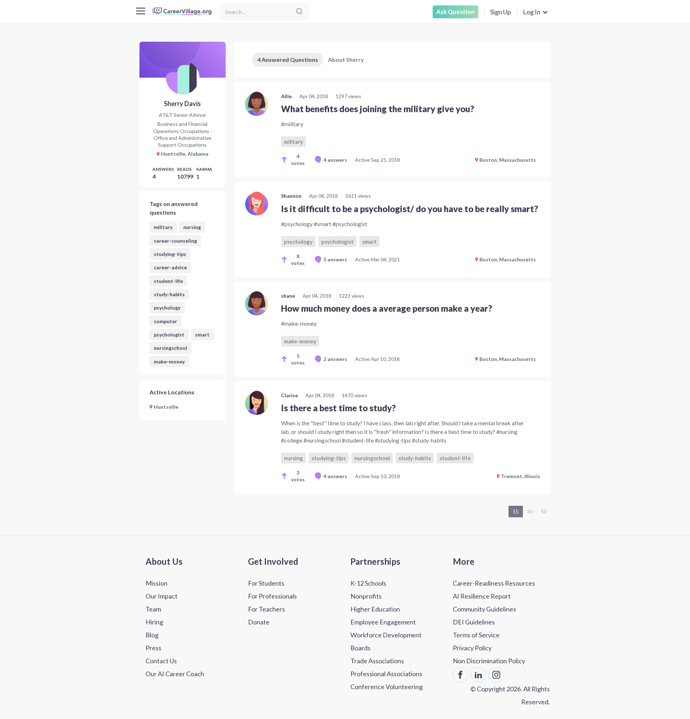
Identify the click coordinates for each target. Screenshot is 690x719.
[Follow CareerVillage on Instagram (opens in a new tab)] (496, 674)
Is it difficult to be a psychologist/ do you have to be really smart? (409, 208)
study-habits (169, 294)
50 (544, 511)
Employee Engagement (383, 622)
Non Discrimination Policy (489, 661)
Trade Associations (377, 661)
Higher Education (375, 609)
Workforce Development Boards (386, 641)
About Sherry (346, 59)
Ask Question (455, 11)
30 (530, 511)
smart (202, 334)
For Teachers (266, 609)
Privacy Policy (472, 648)
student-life (168, 281)
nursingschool (170, 348)
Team (153, 609)
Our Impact (162, 596)
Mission (156, 583)
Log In (531, 12)
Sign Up (500, 12)
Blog (152, 635)
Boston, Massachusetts (507, 160)
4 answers (335, 160)
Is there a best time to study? (338, 408)
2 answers (335, 359)
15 (516, 511)
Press (153, 648)
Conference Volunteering (386, 687)
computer (165, 321)
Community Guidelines (484, 609)
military (163, 227)
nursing (192, 227)
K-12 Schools (368, 583)
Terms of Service (476, 635)
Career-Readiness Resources (494, 583)
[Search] (299, 12)
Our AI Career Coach (175, 674)
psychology (167, 307)
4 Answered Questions (287, 59)
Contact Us (161, 661)
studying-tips (170, 254)
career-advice (170, 267)
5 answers (335, 259)
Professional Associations (386, 674)
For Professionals (272, 596)
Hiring (154, 622)
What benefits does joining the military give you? (377, 109)
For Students (266, 583)
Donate (259, 622)
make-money (169, 361)
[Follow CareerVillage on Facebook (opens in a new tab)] (460, 674)
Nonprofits (366, 596)
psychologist (169, 334)
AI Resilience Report (482, 596)
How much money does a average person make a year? (386, 308)
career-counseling (175, 241)
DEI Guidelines (474, 622)
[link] (392, 129)
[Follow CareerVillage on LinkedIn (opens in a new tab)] (478, 674)
